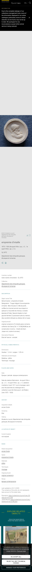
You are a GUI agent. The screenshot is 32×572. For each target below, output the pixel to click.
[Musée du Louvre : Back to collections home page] (16, 3)
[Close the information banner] (29, 18)
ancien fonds (6, 451)
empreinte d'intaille (7, 457)
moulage (4, 469)
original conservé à (7, 475)
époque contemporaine (9, 481)
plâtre (3, 463)
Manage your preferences (16, 567)
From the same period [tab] (16, 519)
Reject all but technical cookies (16, 562)
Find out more (21, 551)
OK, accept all (16, 557)
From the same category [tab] (16, 521)
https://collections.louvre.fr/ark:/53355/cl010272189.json (16, 500)
